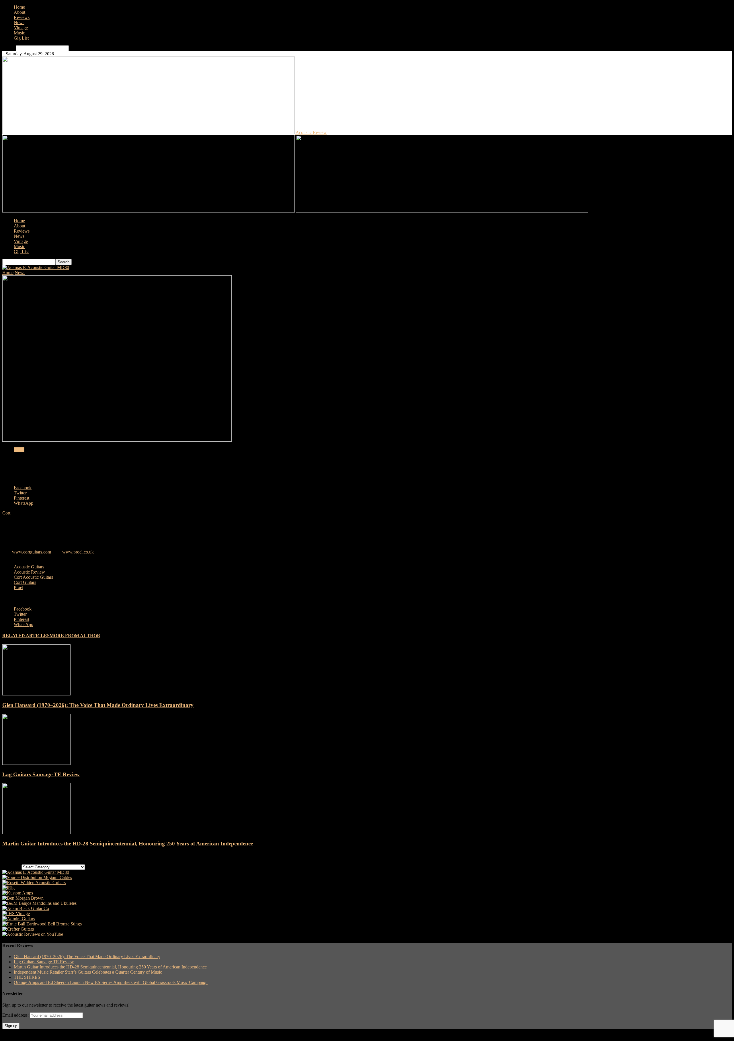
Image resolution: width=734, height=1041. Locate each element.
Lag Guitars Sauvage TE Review (41, 774)
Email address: (16, 1015)
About (19, 12)
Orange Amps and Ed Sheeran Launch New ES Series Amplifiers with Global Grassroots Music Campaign (111, 982)
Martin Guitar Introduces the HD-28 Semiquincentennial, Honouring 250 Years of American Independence (127, 844)
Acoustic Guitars (29, 566)
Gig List (21, 38)
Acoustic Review (29, 572)
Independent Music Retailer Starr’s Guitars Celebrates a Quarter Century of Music (88, 972)
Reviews (22, 17)
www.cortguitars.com (31, 551)
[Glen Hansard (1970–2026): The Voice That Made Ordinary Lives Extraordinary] (36, 693)
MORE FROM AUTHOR (75, 635)
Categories (12, 866)
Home (19, 7)
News (19, 22)
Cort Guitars (25, 582)
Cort (6, 512)
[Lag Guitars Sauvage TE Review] (36, 763)
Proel (18, 587)
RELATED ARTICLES (26, 635)
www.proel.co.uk (78, 551)
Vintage (21, 27)
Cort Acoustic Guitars (33, 577)
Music (19, 32)
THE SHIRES (27, 977)
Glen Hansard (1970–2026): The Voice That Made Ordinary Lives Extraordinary (98, 705)
